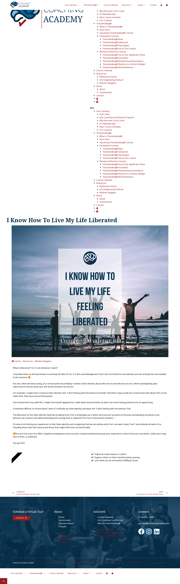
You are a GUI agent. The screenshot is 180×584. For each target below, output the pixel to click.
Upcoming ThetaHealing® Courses (116, 32)
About (140, 5)
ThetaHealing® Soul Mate (115, 57)
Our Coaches (105, 20)
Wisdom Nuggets (107, 82)
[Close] (3, 581)
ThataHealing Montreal (80, 563)
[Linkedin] (157, 531)
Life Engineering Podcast (111, 79)
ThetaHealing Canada (55, 563)
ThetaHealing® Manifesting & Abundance (122, 61)
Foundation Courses (109, 36)
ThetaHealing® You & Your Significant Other (123, 54)
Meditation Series (108, 76)
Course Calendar (111, 5)
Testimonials (105, 92)
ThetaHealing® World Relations (117, 67)
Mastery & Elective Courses (112, 51)
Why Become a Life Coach (112, 11)
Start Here (104, 29)
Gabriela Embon (66, 523)
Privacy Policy (135, 563)
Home (61, 517)
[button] (130, 108)
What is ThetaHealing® (110, 26)
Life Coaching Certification (110, 520)
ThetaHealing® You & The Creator (119, 48)
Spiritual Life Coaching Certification (107, 563)
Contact (153, 5)
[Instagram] (149, 531)
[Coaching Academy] (20, 5)
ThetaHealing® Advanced (115, 42)
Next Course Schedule (110, 17)
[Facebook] (141, 531)
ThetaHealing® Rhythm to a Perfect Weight (123, 64)
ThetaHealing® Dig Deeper (115, 45)
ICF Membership (107, 14)
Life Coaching (70, 5)
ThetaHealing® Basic (112, 39)
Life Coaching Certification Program (116, 117)
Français (62, 526)
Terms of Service (159, 563)
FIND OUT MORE (26, 474)
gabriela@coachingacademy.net (153, 523)
